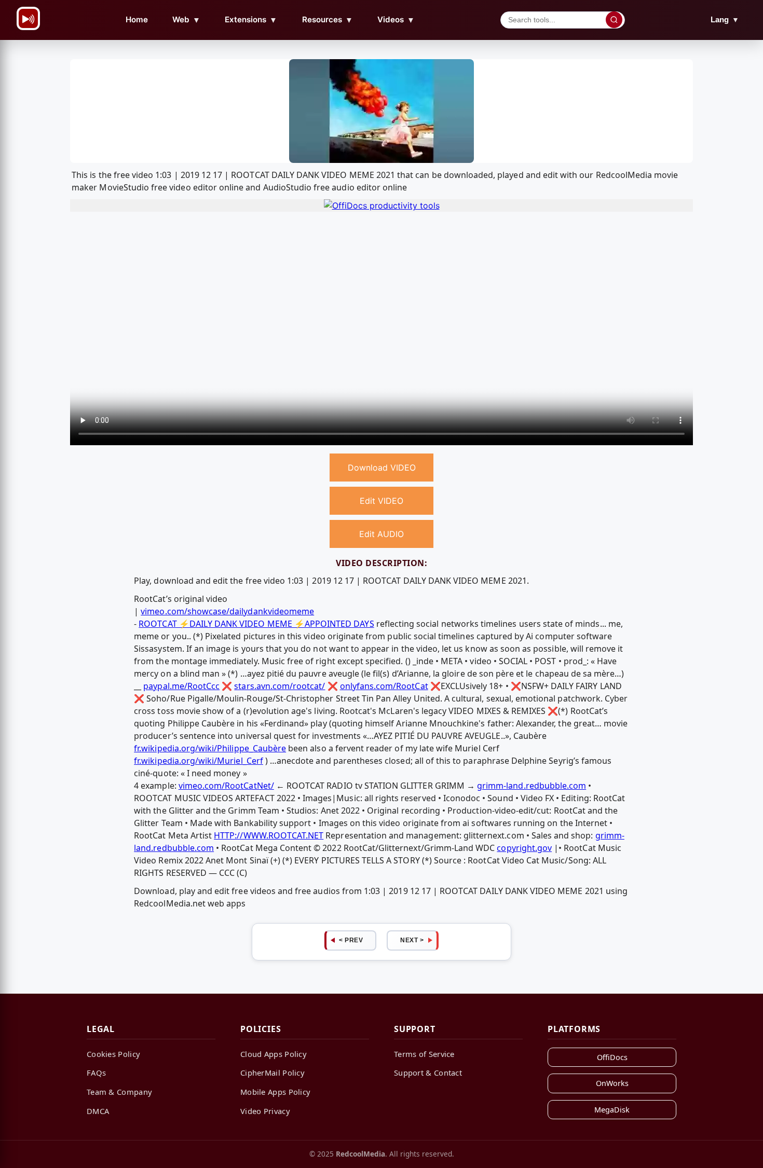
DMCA (98, 1111)
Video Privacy (265, 1111)
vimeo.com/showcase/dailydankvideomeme (227, 611)
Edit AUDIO (381, 534)
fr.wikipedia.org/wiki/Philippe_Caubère (210, 748)
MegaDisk (612, 1110)
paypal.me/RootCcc (181, 686)
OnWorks (612, 1083)
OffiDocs (612, 1057)
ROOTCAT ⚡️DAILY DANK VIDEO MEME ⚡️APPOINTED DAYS (256, 623)
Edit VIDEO (381, 501)
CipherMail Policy (272, 1072)
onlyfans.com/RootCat (384, 686)
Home (137, 19)
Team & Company (119, 1092)
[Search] (614, 19)
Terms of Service (424, 1054)
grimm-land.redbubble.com (531, 785)
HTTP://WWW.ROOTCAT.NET (268, 835)
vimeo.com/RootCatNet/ (226, 785)
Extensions (251, 20)
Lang (725, 19)
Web (186, 20)
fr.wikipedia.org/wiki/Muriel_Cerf (198, 760)
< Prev (351, 940)
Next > (412, 940)
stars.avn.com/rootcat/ (279, 686)
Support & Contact (428, 1072)
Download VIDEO (382, 467)
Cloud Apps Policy (273, 1054)
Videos (396, 20)
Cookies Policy (113, 1054)
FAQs (96, 1072)
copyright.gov (524, 848)
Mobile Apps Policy (275, 1092)
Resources (327, 20)
